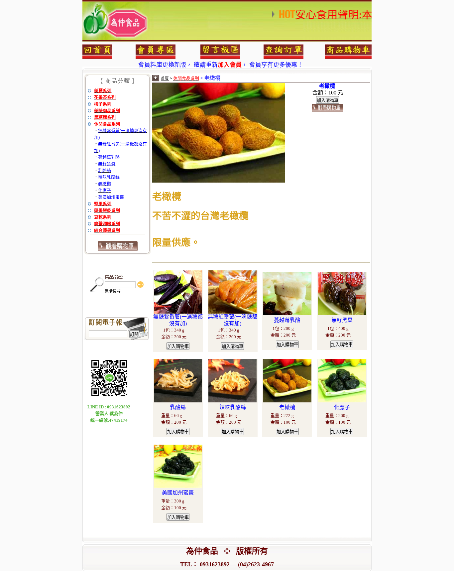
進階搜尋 (113, 291)
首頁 (165, 78)
